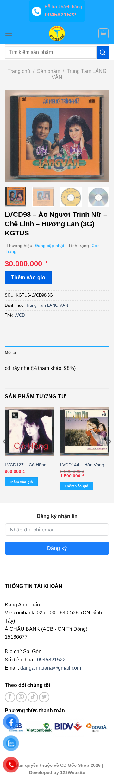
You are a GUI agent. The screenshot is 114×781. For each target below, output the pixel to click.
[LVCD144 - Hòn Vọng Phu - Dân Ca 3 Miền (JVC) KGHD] (84, 431)
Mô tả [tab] (10, 352)
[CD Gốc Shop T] (57, 33)
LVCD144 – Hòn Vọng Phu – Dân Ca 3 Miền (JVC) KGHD (82, 465)
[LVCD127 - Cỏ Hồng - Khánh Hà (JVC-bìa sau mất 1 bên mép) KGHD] (29, 431)
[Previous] (15, 136)
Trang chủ (19, 71)
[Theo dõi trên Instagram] (21, 697)
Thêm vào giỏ (28, 277)
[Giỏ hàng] (103, 33)
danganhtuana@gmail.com (50, 668)
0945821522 (51, 659)
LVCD (19, 315)
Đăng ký (57, 548)
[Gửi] (103, 52)
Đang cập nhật (49, 245)
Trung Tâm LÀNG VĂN (47, 305)
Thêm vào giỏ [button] (21, 482)
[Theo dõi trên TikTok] (33, 697)
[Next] (99, 136)
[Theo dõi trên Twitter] (44, 697)
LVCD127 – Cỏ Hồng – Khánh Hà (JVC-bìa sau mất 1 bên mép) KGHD (28, 465)
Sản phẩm (48, 71)
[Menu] (8, 33)
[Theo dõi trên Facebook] (10, 697)
